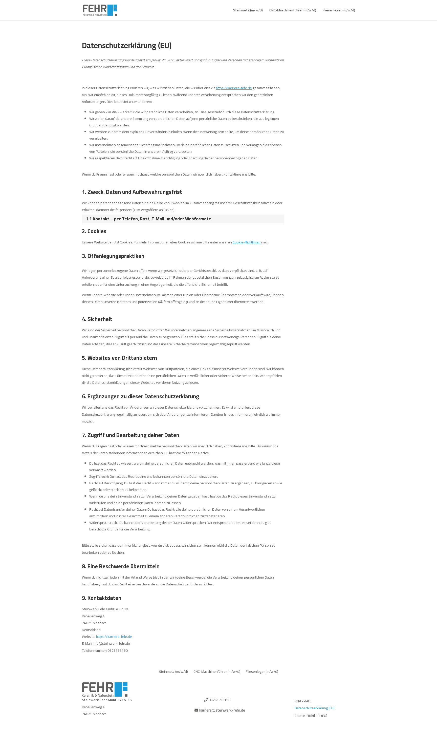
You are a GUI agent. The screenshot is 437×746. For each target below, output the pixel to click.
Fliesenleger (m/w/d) (339, 10)
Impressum (303, 701)
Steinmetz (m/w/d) (248, 10)
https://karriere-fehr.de (234, 88)
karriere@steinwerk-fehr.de (222, 710)
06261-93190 (219, 700)
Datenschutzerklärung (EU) (315, 708)
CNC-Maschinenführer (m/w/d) (292, 10)
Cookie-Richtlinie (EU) (311, 716)
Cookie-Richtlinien (246, 242)
